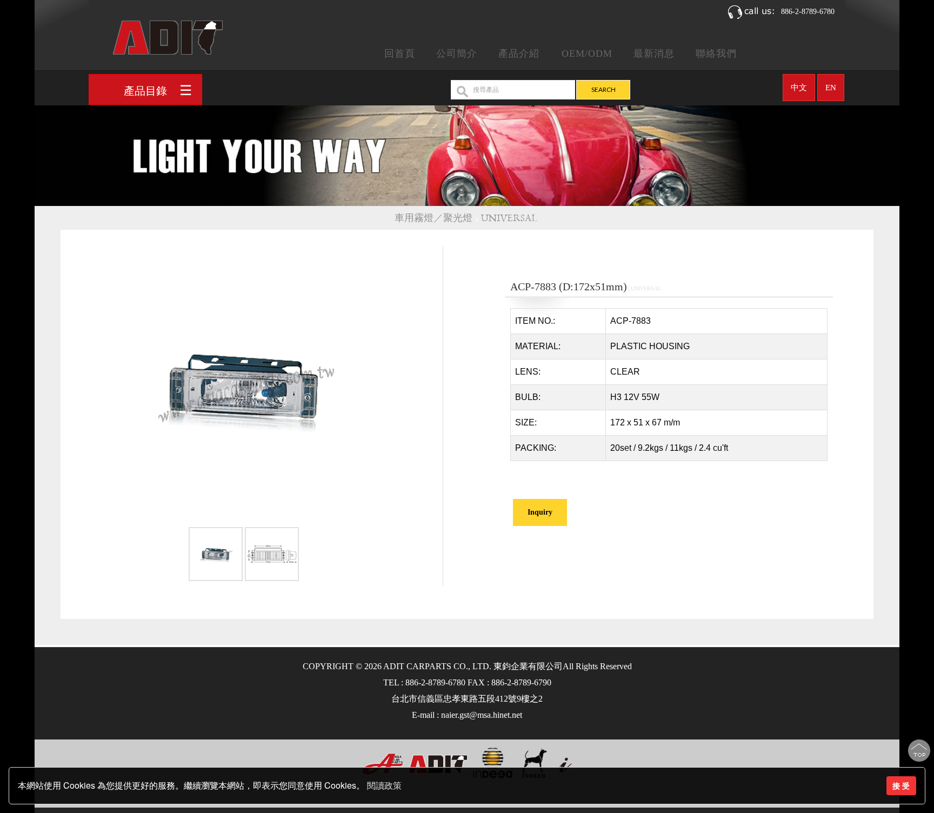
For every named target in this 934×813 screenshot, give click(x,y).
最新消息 (654, 53)
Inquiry (540, 512)
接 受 (901, 785)
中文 (799, 87)
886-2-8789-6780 (808, 12)
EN (830, 87)
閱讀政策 (384, 785)
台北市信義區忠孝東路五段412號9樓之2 (467, 698)
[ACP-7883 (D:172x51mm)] (216, 556)
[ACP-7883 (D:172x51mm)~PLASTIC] (243, 386)
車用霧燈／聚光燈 (433, 218)
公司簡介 (456, 53)
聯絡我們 (716, 53)
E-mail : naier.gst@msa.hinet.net (467, 714)
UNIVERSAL (510, 218)
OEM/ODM (587, 53)
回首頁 (399, 53)
